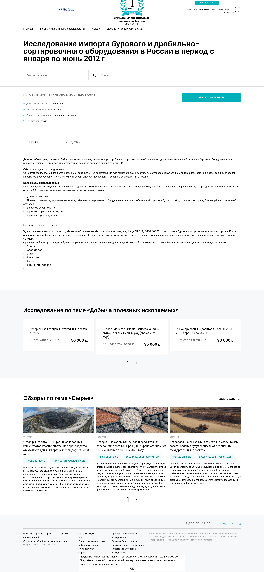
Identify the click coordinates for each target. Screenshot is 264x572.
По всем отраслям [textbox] (37, 75)
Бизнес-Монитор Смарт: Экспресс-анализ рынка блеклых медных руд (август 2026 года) (131, 333)
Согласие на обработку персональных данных (47, 541)
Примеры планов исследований (128, 544)
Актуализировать (211, 97)
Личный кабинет (207, 3)
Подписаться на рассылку (91, 541)
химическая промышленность (69, 461)
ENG (239, 7)
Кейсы (213, 9)
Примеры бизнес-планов (124, 541)
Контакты (227, 9)
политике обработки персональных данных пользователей (139, 560)
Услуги (195, 9)
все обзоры (230, 399)
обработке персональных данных (99, 564)
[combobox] (56, 75)
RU (235, 7)
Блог (80, 537)
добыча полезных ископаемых (142, 457)
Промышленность (35, 461)
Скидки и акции (86, 533)
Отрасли (82, 552)
